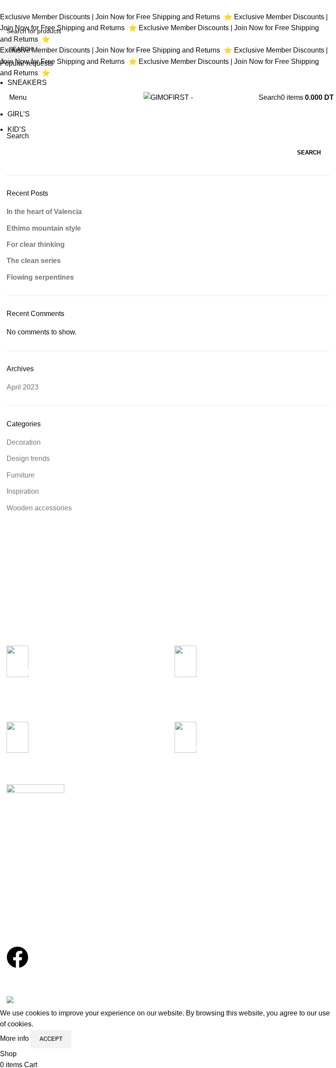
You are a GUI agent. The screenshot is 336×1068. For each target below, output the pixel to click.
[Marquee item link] (166, 45)
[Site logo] (168, 97)
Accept (51, 1039)
